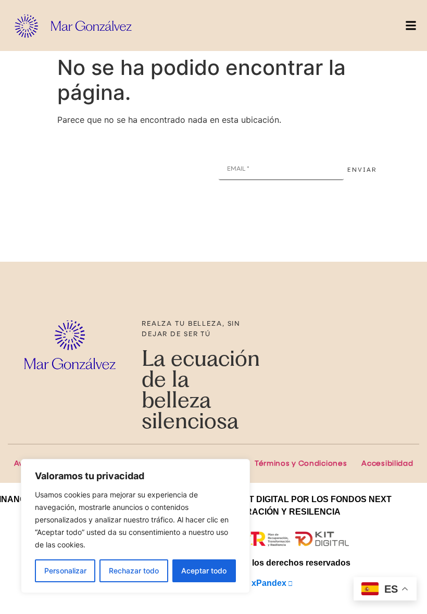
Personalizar (65, 570)
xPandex (269, 583)
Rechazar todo (134, 570)
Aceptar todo (204, 570)
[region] (135, 526)
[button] (410, 25)
